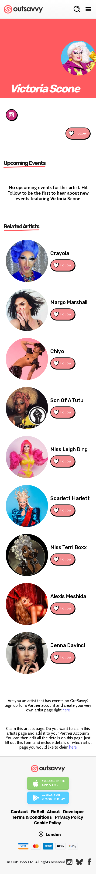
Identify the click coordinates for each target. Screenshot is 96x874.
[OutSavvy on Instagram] (69, 862)
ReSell (37, 811)
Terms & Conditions (32, 817)
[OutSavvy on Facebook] (89, 862)
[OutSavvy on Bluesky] (79, 862)
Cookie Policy (47, 822)
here (66, 710)
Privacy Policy (69, 817)
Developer (73, 811)
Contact (19, 811)
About (53, 811)
